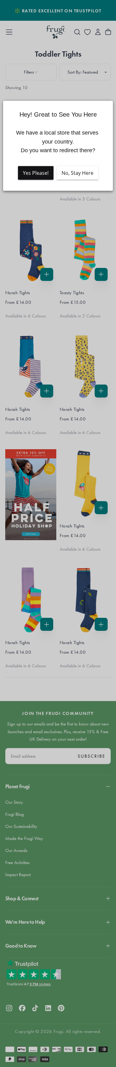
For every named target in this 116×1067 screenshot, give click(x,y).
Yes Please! (36, 173)
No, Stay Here (77, 173)
